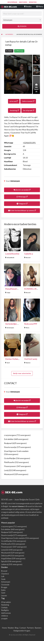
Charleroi (5, 574)
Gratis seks (23, 2)
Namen (28, 363)
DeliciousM (5, 555)
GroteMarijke (9, 458)
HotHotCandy (30, 359)
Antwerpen (15, 181)
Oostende (5, 585)
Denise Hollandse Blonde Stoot (19, 359)
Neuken (11, 628)
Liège (8, 292)
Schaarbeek (10, 257)
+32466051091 (29, 143)
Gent (3, 593)
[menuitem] (12, 2)
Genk (3, 579)
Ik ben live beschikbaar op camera (22, 210)
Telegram (22, 204)
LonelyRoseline (12, 253)
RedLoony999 (30, 324)
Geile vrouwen (27, 101)
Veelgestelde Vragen (21, 631)
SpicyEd (4, 561)
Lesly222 (8, 470)
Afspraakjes (6, 602)
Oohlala (4, 607)
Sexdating (33, 2)
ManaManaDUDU (13, 289)
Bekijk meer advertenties (22, 373)
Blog (16, 628)
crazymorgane (10, 435)
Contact (22, 628)
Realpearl (8, 443)
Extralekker (9, 439)
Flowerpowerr (10, 466)
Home (4, 628)
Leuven (4, 595)
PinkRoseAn (9, 462)
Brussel (28, 257)
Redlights (5, 610)
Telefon (9, 51)
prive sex (13, 101)
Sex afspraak (12, 2)
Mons (27, 327)
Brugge (4, 587)
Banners (38, 628)
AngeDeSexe (6, 558)
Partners (30, 628)
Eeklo (3, 590)
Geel (8, 363)
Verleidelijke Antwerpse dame (19, 324)
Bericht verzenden (22, 190)
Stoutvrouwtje (10, 447)
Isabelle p (28, 253)
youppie (4, 618)
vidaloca (4, 616)
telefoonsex (6, 613)
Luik (2, 576)
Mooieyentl (9, 474)
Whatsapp (19, 51)
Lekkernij (4, 564)
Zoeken (22, 26)
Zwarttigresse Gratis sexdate (16, 451)
